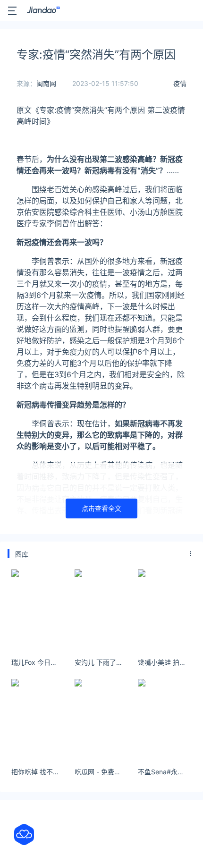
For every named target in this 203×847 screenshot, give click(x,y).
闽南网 (46, 83)
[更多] (190, 554)
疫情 (179, 83)
